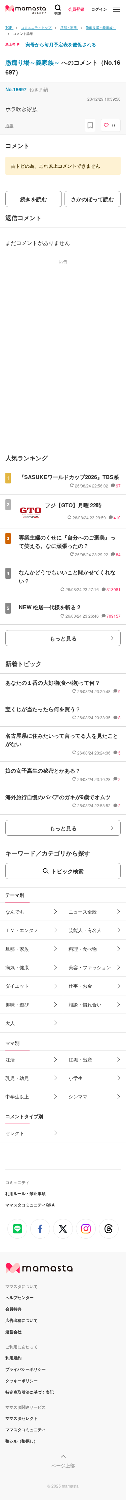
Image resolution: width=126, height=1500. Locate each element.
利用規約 (13, 1358)
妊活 (10, 1059)
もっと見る (63, 638)
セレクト (14, 1133)
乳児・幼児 (17, 1078)
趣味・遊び (17, 1004)
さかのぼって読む (92, 199)
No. (16, 89)
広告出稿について (21, 1320)
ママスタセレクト (21, 1418)
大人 (10, 1023)
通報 (9, 125)
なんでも (14, 911)
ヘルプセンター (19, 1297)
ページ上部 (63, 1465)
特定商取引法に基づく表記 (29, 1392)
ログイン (99, 9)
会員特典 (13, 1309)
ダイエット (17, 985)
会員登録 (76, 9)
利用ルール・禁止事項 (25, 1193)
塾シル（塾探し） (21, 1441)
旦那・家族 (17, 948)
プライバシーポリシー (25, 1369)
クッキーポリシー (21, 1381)
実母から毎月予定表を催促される (61, 44)
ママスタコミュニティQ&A (30, 1205)
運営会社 (13, 1332)
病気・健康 (17, 967)
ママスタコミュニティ (25, 1430)
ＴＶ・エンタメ (21, 930)
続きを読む (33, 199)
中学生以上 (17, 1096)
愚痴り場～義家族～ (33, 62)
